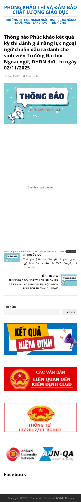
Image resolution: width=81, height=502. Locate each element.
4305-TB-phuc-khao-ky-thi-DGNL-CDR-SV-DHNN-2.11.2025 (34, 251)
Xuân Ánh (32, 76)
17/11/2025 (13, 76)
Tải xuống (70, 251)
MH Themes (67, 498)
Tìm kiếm (10, 306)
